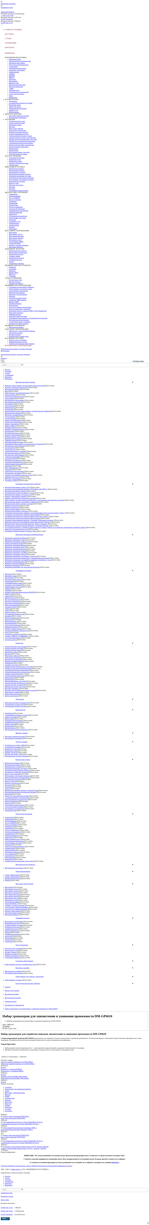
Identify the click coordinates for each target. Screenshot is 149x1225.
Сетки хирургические (16, 94)
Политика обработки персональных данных (16, 1166)
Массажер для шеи (11, 893)
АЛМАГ (12, 74)
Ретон (11, 96)
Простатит (8, 1102)
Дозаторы (8, 469)
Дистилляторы (10, 417)
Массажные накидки (16, 238)
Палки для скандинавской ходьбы (17, 796)
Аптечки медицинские (17, 209)
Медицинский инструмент (14, 868)
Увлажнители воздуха (16, 258)
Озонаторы (9, 941)
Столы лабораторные (12, 875)
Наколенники (13, 149)
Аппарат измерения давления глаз (17, 630)
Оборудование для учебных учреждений (30, 976)
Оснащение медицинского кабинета (21, 287)
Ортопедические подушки (18, 154)
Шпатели (12, 274)
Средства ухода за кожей (13, 948)
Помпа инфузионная (12, 618)
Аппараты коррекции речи (14, 462)
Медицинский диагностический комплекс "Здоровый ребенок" (27, 526)
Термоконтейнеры (15, 303)
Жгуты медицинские (12, 599)
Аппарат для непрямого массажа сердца (19, 475)
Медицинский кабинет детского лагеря (18, 504)
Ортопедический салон (17, 121)
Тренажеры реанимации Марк (15, 538)
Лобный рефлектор (15, 212)
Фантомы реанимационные (14, 562)
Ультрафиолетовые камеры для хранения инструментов (28, 318)
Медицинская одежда (12, 433)
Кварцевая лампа (15, 59)
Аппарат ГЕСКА (11, 607)
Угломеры (12, 276)
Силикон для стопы (12, 665)
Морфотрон (13, 97)
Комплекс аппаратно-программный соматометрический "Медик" (28, 522)
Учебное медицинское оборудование (21, 344)
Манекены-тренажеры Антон (15, 554)
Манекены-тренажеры (13, 565)
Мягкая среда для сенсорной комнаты (22, 331)
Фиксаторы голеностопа (17, 130)
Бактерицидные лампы (17, 63)
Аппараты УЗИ (10, 458)
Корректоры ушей (11, 751)
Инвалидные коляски (16, 169)
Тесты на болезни (15, 200)
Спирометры (9, 856)
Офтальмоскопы (11, 857)
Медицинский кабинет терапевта (16, 511)
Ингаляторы (13, 81)
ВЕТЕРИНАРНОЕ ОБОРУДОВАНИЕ (18, 345)
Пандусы (8, 803)
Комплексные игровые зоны (19, 336)
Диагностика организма (24, 814)
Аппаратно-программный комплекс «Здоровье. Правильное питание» (29, 520)
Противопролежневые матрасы (20, 174)
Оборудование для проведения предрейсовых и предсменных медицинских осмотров (35, 500)
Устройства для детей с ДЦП (15, 745)
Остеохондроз (9, 1098)
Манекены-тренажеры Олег (15, 547)
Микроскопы (9, 407)
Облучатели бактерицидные (18, 65)
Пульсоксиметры (15, 196)
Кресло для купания (12, 774)
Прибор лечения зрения (13, 629)
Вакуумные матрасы (16, 313)
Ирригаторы (9, 719)
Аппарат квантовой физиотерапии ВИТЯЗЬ (20, 592)
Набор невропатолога (12, 839)
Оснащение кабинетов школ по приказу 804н (21, 531)
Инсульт (8, 1094)
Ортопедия (19, 643)
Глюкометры (13, 203)
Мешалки (8, 466)
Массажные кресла (11, 898)
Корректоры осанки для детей (15, 687)
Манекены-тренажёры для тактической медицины (22, 567)
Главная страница (13, 29)
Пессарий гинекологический (19, 116)
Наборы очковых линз (13, 437)
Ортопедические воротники (18, 147)
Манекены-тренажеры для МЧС (16, 552)
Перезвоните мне (7, 7)
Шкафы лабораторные (13, 878)
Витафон (8, 616)
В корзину (6, 1026)
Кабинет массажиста (12, 507)
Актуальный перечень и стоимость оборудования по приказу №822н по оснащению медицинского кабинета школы (45, 527)
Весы (7, 391)
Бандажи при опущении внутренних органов (21, 690)
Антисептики (10, 406)
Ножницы (12, 267)
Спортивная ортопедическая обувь (21, 143)
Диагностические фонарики (15, 846)
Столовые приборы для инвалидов (17, 798)
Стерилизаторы (10, 418)
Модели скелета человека (18, 340)
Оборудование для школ (13, 980)
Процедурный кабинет (13, 509)
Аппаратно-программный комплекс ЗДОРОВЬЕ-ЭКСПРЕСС (26, 489)
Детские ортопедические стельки (20, 136)
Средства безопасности (13, 638)
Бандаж (7, 654)
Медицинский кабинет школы (15, 491)
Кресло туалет (14, 183)
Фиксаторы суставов (12, 692)
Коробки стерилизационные (15, 429)
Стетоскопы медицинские (18, 216)
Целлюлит (8, 1111)
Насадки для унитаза (16, 185)
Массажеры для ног (16, 234)
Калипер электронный (13, 435)
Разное (7, 880)
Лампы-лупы (13, 110)
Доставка (9, 34)
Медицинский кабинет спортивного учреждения (22, 502)
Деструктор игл (10, 449)
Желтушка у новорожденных (15, 1093)
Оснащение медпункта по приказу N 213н (20, 493)
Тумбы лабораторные (12, 877)
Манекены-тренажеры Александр (17, 542)
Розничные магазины (8, 4)
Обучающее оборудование (14, 973)
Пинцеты (12, 271)
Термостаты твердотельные (14, 471)
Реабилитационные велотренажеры (17, 778)
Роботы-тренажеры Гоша (14, 543)
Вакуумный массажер (16, 236)
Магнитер (12, 79)
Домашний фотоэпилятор (18, 108)
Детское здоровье (21, 742)
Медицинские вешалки (13, 460)
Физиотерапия (14, 72)
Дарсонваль (13, 101)
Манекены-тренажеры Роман (15, 551)
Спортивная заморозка (13, 957)
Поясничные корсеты (12, 694)
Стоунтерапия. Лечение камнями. (17, 907)
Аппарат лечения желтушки (18, 163)
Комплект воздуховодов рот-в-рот (17, 529)
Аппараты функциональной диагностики (19, 861)
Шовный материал (11, 627)
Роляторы (8, 787)
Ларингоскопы (14, 225)
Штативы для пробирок (13, 479)
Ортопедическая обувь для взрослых (21, 145)
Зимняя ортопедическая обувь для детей (23, 139)
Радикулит (8, 1107)
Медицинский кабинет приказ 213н (17, 487)
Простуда (8, 1104)
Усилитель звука (11, 640)
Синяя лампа (13, 66)
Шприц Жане (13, 272)
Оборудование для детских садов (20, 289)
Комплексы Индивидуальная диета (17, 703)
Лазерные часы (14, 90)
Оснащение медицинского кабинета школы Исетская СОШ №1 (27, 516)
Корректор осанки (15, 125)
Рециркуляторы (10, 395)
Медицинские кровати (17, 170)
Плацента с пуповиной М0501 (11, 1069)
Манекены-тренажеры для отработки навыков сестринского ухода (28, 560)
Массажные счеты (11, 889)
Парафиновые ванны (12, 722)
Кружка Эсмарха (15, 282)
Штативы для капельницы (18, 294)
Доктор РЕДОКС (15, 243)
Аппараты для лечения (17, 70)
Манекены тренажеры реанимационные (29, 534)
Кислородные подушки (17, 181)
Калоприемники (11, 623)
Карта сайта (5, 1200)
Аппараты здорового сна (14, 634)
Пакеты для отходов (12, 424)
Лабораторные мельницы (14, 464)
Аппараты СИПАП (12, 480)
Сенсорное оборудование (24, 961)
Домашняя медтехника (23, 570)
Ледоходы (8, 940)
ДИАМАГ (8, 590)
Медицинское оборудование (25, 382)
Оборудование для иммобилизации (17, 393)
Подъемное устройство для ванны (17, 772)
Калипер (12, 227)
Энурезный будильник (17, 158)
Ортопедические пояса (17, 123)
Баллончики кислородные (18, 252)
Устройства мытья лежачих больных (21, 178)
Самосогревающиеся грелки (18, 134)
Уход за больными (22, 945)
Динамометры (10, 834)
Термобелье (9, 663)
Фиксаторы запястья (16, 128)
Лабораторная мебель (23, 871)
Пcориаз (8, 1100)
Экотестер (8, 936)
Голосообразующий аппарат (18, 190)
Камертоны (13, 229)
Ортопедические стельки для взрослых (22, 138)
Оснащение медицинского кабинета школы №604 (22, 515)
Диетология (20, 699)
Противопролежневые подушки (20, 176)
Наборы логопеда (11, 752)
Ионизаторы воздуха (16, 254)
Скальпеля (12, 269)
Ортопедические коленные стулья (17, 683)
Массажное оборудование (24, 884)
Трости (7, 788)
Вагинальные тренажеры (17, 118)
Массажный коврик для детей (19, 152)
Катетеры (8, 620)
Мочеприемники (11, 621)
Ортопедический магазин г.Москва (28, 983)
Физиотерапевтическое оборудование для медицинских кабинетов (28, 411)
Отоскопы (12, 220)
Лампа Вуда (13, 214)
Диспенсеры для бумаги (13, 473)
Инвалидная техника (23, 759)
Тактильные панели (16, 333)
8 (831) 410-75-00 (7, 1211)
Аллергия (8, 1087)
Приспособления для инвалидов (16, 799)
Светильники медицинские (18, 291)
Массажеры (13, 232)
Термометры (13, 194)
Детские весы (13, 165)
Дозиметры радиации (16, 263)
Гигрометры (9, 409)
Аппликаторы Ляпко (16, 241)
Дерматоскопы (14, 223)
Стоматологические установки (19, 322)
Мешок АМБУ (14, 302)
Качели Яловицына (12, 801)
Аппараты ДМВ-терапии (17, 300)
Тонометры (13, 201)
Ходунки (12, 187)
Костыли (12, 189)
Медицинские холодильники (19, 320)
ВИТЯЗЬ (12, 76)
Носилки (12, 296)
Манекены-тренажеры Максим (16, 545)
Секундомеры (10, 854)
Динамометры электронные (18, 210)
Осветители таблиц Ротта (18, 298)
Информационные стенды (18, 342)
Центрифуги (9, 404)
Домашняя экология (22, 918)
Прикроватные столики (17, 172)
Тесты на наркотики (16, 207)
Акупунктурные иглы (12, 913)
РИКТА (11, 77)
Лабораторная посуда (12, 477)
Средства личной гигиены (14, 807)
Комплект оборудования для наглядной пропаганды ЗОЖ (25, 386)
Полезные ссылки (7, 1196)
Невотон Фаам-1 (11, 612)
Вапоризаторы (14, 112)
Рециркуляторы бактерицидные (20, 61)
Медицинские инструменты (25, 864)
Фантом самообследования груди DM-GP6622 (17, 1062)
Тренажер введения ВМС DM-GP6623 (14, 1076)
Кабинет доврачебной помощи (15, 496)
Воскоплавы (9, 726)
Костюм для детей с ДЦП (14, 754)
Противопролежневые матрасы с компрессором (21, 790)
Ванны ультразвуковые (13, 420)
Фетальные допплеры (12, 852)
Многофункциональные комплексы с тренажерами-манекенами (27, 558)
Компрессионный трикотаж (18, 132)
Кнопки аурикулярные (13, 911)
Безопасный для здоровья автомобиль (18, 1089)
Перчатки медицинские (17, 85)
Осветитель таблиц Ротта (14, 422)
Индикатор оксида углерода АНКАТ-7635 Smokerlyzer (28, 311)
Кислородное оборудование (18, 324)
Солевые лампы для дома (14, 925)
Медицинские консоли (13, 453)
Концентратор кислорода (17, 251)
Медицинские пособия (13, 971)
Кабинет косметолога (12, 505)
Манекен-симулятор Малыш (15, 563)
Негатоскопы (13, 305)
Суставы (8, 1109)
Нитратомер (9, 938)
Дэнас (7, 610)
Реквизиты (10, 53)
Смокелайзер (9, 398)
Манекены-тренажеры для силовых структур (20, 556)
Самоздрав (9, 596)
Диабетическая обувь (12, 674)
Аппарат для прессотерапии (18, 245)
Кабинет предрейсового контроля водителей (20, 498)
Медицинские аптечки (13, 402)
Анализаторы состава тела (14, 704)
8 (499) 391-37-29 (7, 23)
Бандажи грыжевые (12, 688)
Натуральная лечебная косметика (16, 730)
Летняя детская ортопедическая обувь (22, 141)
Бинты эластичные (11, 696)
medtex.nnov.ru (16, 1169)
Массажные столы (15, 240)
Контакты (9, 47)
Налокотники (13, 150)
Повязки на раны (11, 954)
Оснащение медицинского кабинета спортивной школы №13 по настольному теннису (35, 513)
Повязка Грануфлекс (16, 283)
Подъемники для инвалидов (15, 809)
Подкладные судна (15, 280)
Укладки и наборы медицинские (20, 307)
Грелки (11, 262)
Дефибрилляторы (15, 314)
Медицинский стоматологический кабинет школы (22, 518)
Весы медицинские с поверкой (19, 309)
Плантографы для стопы (17, 218)
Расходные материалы (13, 603)
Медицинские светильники (14, 400)
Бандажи (12, 127)
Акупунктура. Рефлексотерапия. (16, 909)
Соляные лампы (14, 256)
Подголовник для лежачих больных (21, 179)
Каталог (7, 370)
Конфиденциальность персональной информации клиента (52, 1166)
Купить (3, 1067)
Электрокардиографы (12, 457)
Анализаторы (10, 448)
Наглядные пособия (22, 968)
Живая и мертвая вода (13, 930)
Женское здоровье (22, 733)
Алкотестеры (13, 205)
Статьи (8, 38)
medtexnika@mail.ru (7, 12)
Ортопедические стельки (14, 685)
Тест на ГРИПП (14, 198)
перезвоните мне (6, 1193)
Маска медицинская (16, 87)
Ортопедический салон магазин (16, 646)
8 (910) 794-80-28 (7, 19)
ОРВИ (7, 1096)
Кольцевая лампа (15, 105)
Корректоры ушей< (15, 161)
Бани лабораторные (12, 468)
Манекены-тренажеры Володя (15, 549)
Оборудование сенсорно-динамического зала (20, 964)
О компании (10, 43)
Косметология (20, 710)
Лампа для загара (15, 107)
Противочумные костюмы (18, 316)
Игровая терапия (15, 334)
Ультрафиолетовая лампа (17, 68)
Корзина (4, 358)
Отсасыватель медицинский (18, 92)
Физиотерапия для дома (13, 587)
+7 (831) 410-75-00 (7, 15)
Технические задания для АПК (16, 706)
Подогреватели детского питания (16, 756)
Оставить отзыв (138, 361)
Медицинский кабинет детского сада (18, 495)
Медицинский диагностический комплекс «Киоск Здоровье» (26, 524)
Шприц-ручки (14, 83)
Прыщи (7, 1105)
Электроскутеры (11, 810)
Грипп (7, 1091)
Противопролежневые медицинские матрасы (21, 792)
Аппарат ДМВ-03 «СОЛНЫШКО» (17, 636)
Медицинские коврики (17, 293)
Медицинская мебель (16, 327)
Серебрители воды (15, 260)
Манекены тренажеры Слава (15, 540)
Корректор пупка (15, 159)
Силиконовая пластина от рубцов (20, 103)
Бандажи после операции (14, 659)
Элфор (11, 88)
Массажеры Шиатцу (16, 247)
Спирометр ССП (15, 221)
